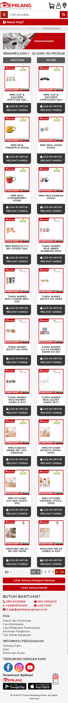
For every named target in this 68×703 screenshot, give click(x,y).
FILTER (51, 60)
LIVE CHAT (44, 605)
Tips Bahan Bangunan (17, 634)
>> (62, 572)
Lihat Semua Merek (34, 587)
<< (33, 572)
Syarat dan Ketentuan (17, 620)
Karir (6, 649)
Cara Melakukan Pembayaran (21, 627)
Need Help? (15, 22)
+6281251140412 (16, 605)
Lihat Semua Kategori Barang (34, 580)
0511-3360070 (47, 601)
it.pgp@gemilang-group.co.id (26, 609)
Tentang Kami (12, 645)
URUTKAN (17, 60)
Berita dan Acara (14, 652)
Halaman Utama (10, 28)
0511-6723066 (15, 601)
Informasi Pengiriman (16, 631)
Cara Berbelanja (13, 624)
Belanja (32, 28)
